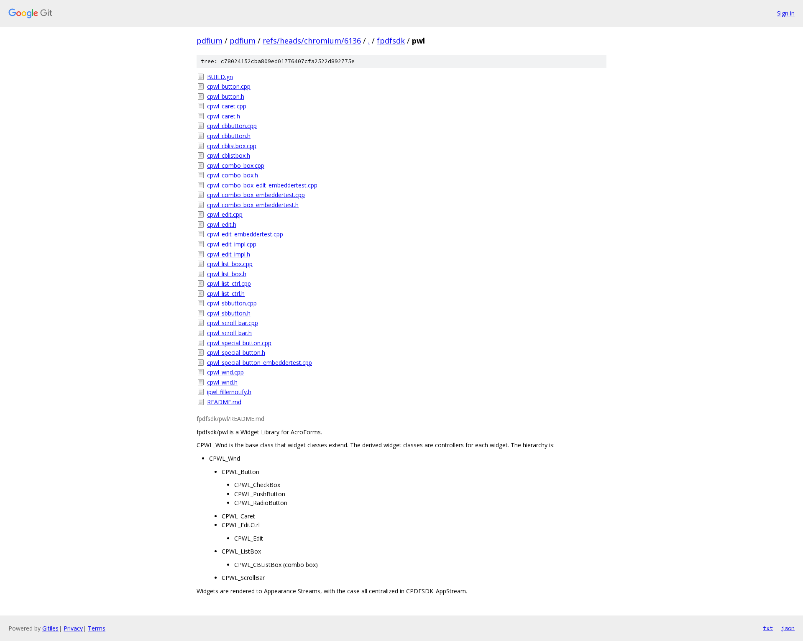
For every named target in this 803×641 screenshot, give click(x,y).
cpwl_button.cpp (229, 86)
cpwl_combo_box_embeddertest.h (253, 205)
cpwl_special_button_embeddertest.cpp (259, 363)
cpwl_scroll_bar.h (229, 333)
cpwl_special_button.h (236, 352)
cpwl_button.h (225, 96)
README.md (224, 402)
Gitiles (50, 628)
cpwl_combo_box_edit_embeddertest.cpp (262, 185)
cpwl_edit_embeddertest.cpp (245, 234)
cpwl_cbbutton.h (229, 136)
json (788, 628)
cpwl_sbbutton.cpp (232, 303)
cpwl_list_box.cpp (230, 264)
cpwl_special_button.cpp (239, 343)
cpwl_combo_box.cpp (235, 165)
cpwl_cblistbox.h (228, 155)
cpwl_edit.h (221, 224)
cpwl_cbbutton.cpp (232, 126)
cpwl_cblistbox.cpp (231, 146)
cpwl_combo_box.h (232, 175)
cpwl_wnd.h (222, 382)
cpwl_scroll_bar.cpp (232, 323)
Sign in (786, 13)
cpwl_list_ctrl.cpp (229, 283)
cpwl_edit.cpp (225, 214)
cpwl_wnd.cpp (225, 372)
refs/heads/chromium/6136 (312, 41)
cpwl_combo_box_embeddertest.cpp (256, 195)
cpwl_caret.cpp (226, 106)
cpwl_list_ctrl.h (226, 293)
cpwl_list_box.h (226, 274)
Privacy (73, 628)
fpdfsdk (391, 41)
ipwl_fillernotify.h (229, 392)
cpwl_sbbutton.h (229, 313)
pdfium (209, 41)
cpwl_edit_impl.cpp (231, 244)
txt (768, 628)
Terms (96, 628)
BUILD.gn (220, 77)
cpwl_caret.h (223, 116)
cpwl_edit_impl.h (228, 254)
